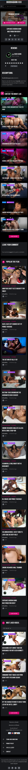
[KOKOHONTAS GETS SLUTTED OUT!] (14, 138)
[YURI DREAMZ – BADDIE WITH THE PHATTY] (14, 173)
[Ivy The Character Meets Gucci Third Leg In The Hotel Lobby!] (14, 692)
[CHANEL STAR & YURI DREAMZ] (14, 121)
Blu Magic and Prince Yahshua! (12, 499)
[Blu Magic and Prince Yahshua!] (14, 485)
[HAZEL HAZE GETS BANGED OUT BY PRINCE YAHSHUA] (14, 310)
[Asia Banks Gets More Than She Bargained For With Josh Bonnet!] (14, 638)
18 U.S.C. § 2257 (10, 748)
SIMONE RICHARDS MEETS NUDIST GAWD (13, 230)
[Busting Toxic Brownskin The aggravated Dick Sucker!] (14, 379)
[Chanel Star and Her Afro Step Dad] (14, 156)
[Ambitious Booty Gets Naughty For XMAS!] (14, 275)
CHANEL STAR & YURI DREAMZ (10, 127)
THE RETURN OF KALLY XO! (10, 360)
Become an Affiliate (14, 725)
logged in (11, 252)
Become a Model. (14, 722)
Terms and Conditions (12, 739)
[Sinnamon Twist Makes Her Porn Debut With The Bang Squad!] (14, 665)
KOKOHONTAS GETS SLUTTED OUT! (11, 144)
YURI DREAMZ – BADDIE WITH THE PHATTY (13, 178)
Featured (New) (6, 286)
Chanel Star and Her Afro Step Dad (12, 161)
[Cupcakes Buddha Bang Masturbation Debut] (14, 587)
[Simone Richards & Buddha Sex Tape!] (14, 207)
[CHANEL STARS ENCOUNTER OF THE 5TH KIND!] (14, 104)
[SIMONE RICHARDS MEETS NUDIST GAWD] (14, 224)
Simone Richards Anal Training (12, 567)
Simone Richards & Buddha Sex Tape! (12, 212)
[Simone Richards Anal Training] (14, 554)
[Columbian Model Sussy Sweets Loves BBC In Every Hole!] (14, 518)
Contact (8, 752)
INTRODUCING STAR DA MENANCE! (11, 195)
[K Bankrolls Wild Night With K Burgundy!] (14, 450)
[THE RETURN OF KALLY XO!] (14, 346)
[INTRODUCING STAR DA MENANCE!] (14, 190)
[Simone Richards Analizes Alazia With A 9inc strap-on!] (14, 414)
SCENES (13, 286)
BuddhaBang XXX (14, 2)
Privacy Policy (10, 743)
